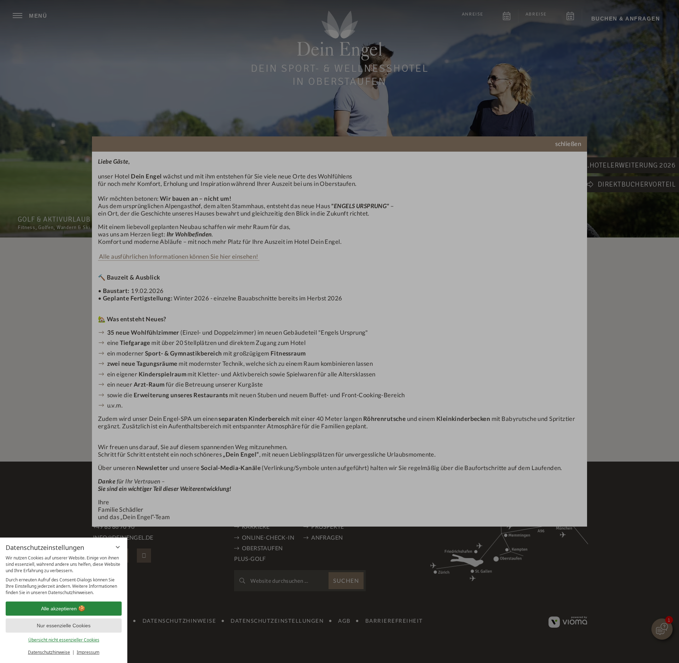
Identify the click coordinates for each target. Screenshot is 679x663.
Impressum (88, 652)
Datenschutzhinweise (49, 652)
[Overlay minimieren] (117, 545)
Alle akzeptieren (59, 608)
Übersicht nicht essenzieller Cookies (63, 640)
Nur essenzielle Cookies (64, 625)
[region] (64, 575)
